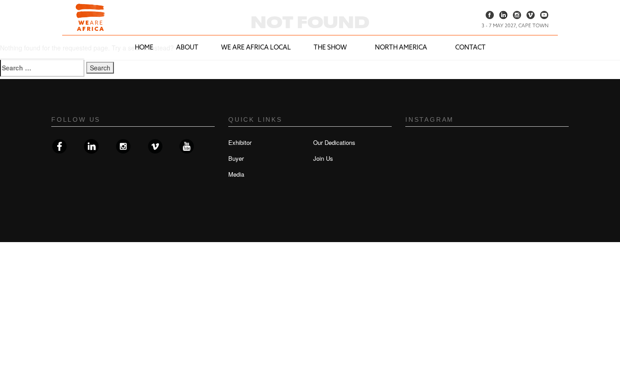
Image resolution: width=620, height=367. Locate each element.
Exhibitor (239, 142)
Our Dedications (334, 142)
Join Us (323, 158)
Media (236, 174)
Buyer (236, 158)
